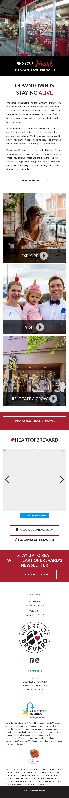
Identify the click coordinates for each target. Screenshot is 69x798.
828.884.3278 (34, 601)
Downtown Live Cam (35, 685)
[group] (34, 480)
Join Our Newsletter (34, 574)
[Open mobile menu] (63, 3)
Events (35, 677)
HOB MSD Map (35, 689)
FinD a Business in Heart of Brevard (34, 421)
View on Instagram (36, 515)
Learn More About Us (35, 180)
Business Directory (35, 681)
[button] (34, 508)
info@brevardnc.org (35, 605)
